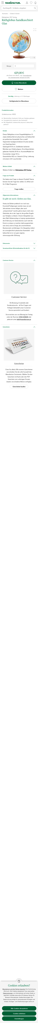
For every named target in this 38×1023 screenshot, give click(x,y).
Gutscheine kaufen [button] (19, 386)
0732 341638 (23, 317)
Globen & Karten (15, 13)
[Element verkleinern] (31, 57)
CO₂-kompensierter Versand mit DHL (19, 77)
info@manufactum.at (24, 319)
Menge (9, 66)
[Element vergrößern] (34, 57)
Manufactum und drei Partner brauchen (13, 989)
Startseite (5, 13)
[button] (35, 29)
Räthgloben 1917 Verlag (23, 170)
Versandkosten (27, 75)
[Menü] (2, 2)
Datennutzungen (8, 993)
